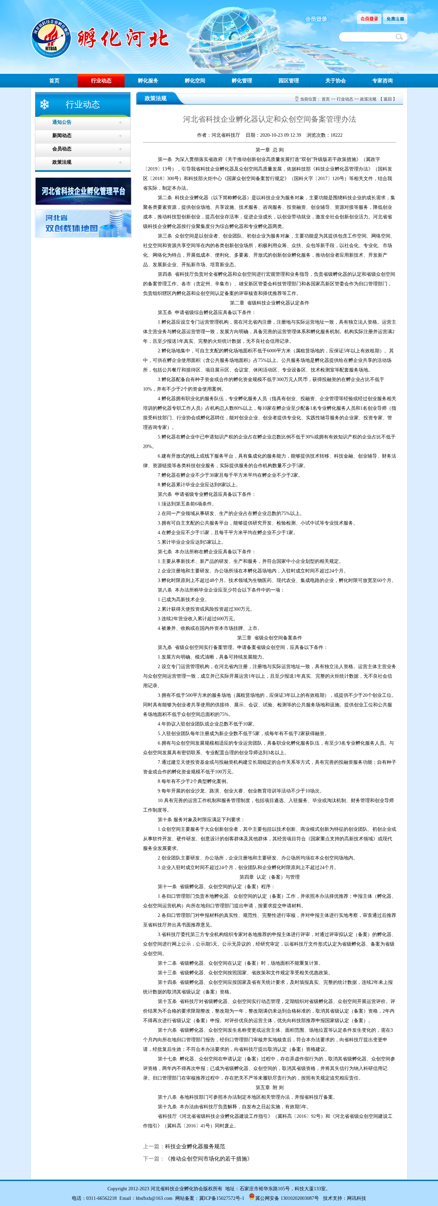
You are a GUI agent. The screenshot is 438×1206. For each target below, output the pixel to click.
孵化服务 (148, 80)
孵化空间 (195, 80)
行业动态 (101, 80)
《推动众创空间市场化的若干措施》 (209, 1159)
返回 (388, 99)
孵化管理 (242, 80)
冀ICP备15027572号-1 (221, 1198)
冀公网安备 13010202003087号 (287, 1198)
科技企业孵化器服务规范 (195, 1146)
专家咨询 (382, 80)
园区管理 (289, 80)
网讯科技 (356, 1198)
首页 (54, 80)
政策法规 (368, 99)
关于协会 (335, 80)
